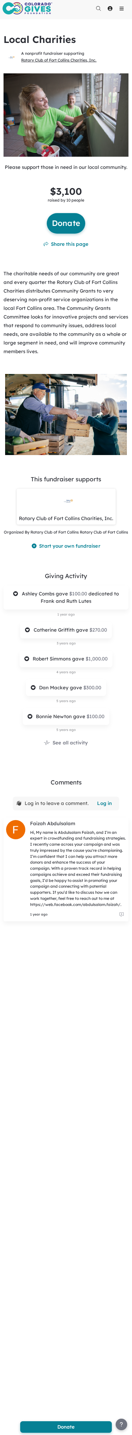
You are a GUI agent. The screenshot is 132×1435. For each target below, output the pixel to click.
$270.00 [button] (98, 630)
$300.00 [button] (92, 687)
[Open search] (98, 8)
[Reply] (121, 914)
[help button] (121, 1424)
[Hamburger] (121, 8)
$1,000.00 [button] (97, 659)
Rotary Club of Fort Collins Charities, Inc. (58, 60)
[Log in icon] (110, 8)
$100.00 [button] (78, 594)
